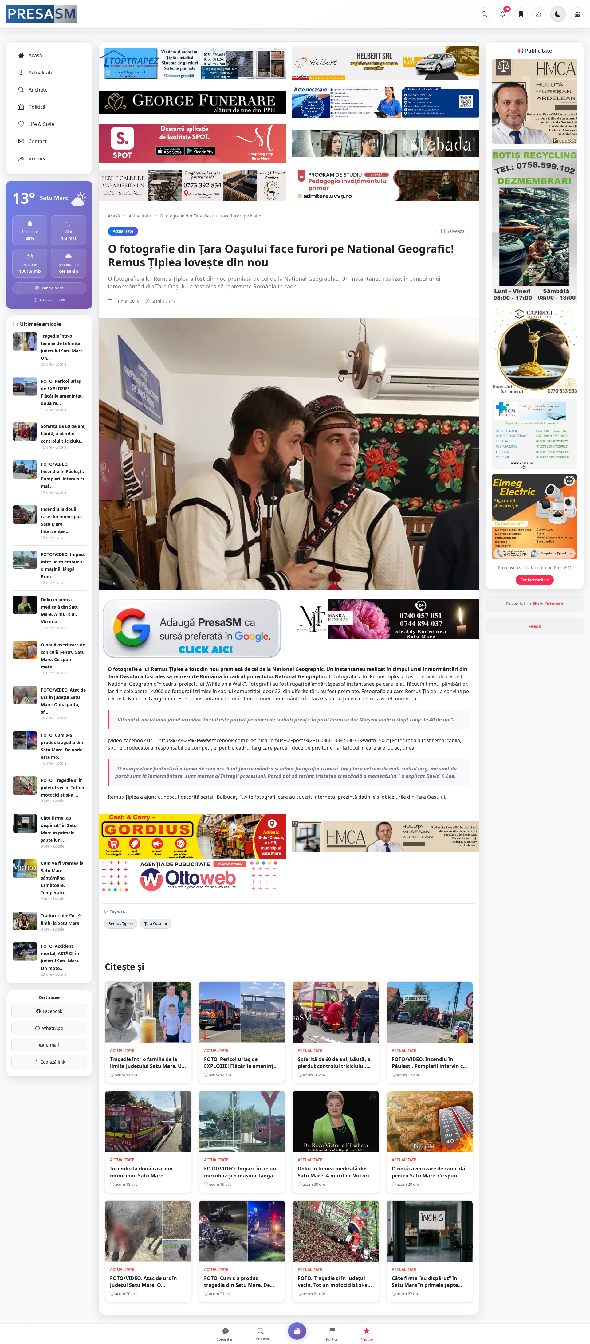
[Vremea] (539, 14)
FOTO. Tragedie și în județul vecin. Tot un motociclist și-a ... (62, 787)
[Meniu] (577, 14)
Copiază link (52, 1062)
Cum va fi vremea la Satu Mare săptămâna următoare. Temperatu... (62, 877)
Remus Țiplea (120, 923)
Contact (38, 141)
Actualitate (41, 72)
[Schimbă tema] (558, 14)
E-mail (52, 1045)
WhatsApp (52, 1028)
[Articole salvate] (521, 14)
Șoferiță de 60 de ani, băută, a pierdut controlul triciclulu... (63, 433)
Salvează (456, 231)
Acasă (35, 55)
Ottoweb (554, 604)
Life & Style (41, 124)
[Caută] (484, 14)
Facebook (52, 1011)
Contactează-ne (535, 579)
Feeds (535, 626)
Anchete (38, 89)
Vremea (38, 158)
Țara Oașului (155, 923)
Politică (37, 107)
